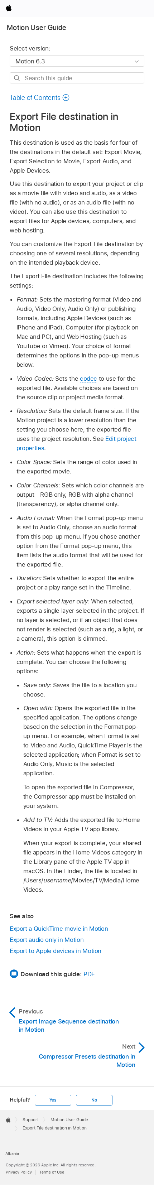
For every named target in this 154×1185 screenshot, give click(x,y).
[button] (40, 97)
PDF (89, 974)
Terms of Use (51, 1172)
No (94, 1100)
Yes (53, 1100)
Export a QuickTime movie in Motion (59, 928)
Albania (12, 1153)
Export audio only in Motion (46, 939)
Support (31, 1119)
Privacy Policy (19, 1172)
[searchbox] (77, 77)
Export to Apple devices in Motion (55, 950)
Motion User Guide (37, 27)
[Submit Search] (17, 78)
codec (88, 378)
